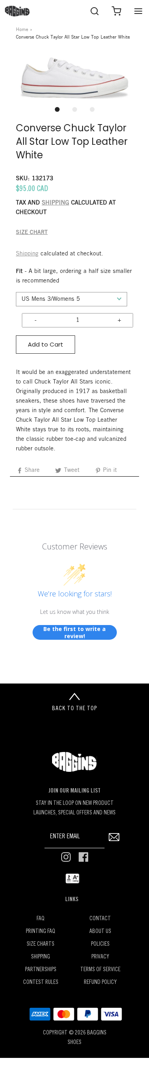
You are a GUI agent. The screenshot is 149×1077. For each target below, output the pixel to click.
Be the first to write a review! (74, 632)
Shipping (27, 254)
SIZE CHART (32, 232)
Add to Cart (45, 344)
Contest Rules (40, 982)
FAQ (41, 919)
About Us (100, 932)
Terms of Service (100, 970)
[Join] (114, 837)
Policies (100, 944)
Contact (100, 919)
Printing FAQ (40, 932)
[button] (74, 77)
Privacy (100, 957)
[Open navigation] (138, 11)
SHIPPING (55, 203)
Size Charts (40, 944)
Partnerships (40, 970)
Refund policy (100, 982)
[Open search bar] (94, 11)
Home (22, 29)
